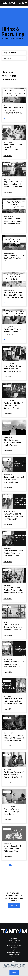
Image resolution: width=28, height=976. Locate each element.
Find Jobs (14, 938)
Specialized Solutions (14, 940)
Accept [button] (14, 972)
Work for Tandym (14, 954)
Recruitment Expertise (14, 945)
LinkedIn (14, 961)
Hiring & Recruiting (9, 53)
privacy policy (20, 967)
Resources (14, 947)
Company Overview (14, 950)
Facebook (14, 957)
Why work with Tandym (14, 952)
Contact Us (14, 905)
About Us (14, 943)
